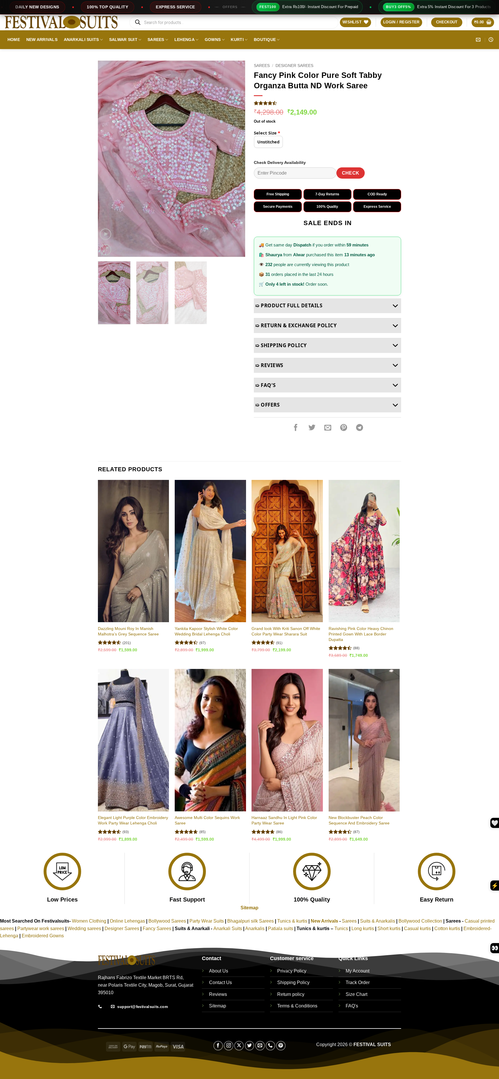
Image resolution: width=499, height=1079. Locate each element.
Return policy (290, 994)
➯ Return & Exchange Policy (296, 325)
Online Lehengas (127, 921)
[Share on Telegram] (359, 427)
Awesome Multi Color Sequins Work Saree (207, 820)
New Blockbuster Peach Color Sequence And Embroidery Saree (359, 820)
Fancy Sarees (157, 928)
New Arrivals (41, 39)
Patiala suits (281, 928)
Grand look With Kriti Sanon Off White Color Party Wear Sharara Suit (286, 631)
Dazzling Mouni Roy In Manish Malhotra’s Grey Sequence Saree (128, 631)
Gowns (213, 39)
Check (351, 173)
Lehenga (184, 39)
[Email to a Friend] (328, 427)
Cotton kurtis (447, 928)
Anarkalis (255, 928)
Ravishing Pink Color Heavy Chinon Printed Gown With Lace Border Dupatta (361, 634)
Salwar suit (123, 39)
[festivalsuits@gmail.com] (479, 39)
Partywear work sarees (40, 928)
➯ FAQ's (265, 385)
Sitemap (249, 907)
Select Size (267, 133)
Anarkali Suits (81, 39)
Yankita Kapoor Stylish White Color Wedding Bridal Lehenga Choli (206, 631)
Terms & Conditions (297, 1005)
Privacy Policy (291, 970)
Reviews (218, 994)
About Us (218, 970)
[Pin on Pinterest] (343, 427)
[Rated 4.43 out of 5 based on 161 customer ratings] (327, 103)
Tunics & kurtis (292, 921)
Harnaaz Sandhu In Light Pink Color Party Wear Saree (284, 820)
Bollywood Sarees (167, 921)
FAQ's (352, 1005)
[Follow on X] (239, 1045)
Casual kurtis (418, 928)
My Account (357, 970)
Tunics (341, 928)
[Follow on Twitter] (249, 1045)
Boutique (265, 39)
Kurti (237, 39)
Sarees (156, 39)
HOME (14, 39)
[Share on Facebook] (295, 427)
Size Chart (356, 994)
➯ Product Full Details (288, 305)
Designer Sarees (294, 65)
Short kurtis (389, 928)
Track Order (358, 982)
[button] (401, 22)
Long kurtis (363, 928)
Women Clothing (89, 921)
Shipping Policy (293, 982)
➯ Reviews (269, 365)
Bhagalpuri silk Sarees (250, 921)
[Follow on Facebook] (218, 1045)
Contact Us (220, 982)
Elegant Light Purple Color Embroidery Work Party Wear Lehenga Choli (133, 820)
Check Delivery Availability (280, 162)
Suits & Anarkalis (377, 921)
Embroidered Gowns (43, 935)
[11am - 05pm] (492, 39)
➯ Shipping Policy (281, 345)
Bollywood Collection (420, 921)
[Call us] (270, 1045)
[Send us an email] (260, 1045)
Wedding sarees (84, 928)
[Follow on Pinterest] (281, 1045)
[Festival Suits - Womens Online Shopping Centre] (62, 22)
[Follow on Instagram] (228, 1045)
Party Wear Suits (206, 921)
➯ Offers (267, 404)
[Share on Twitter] (312, 427)
